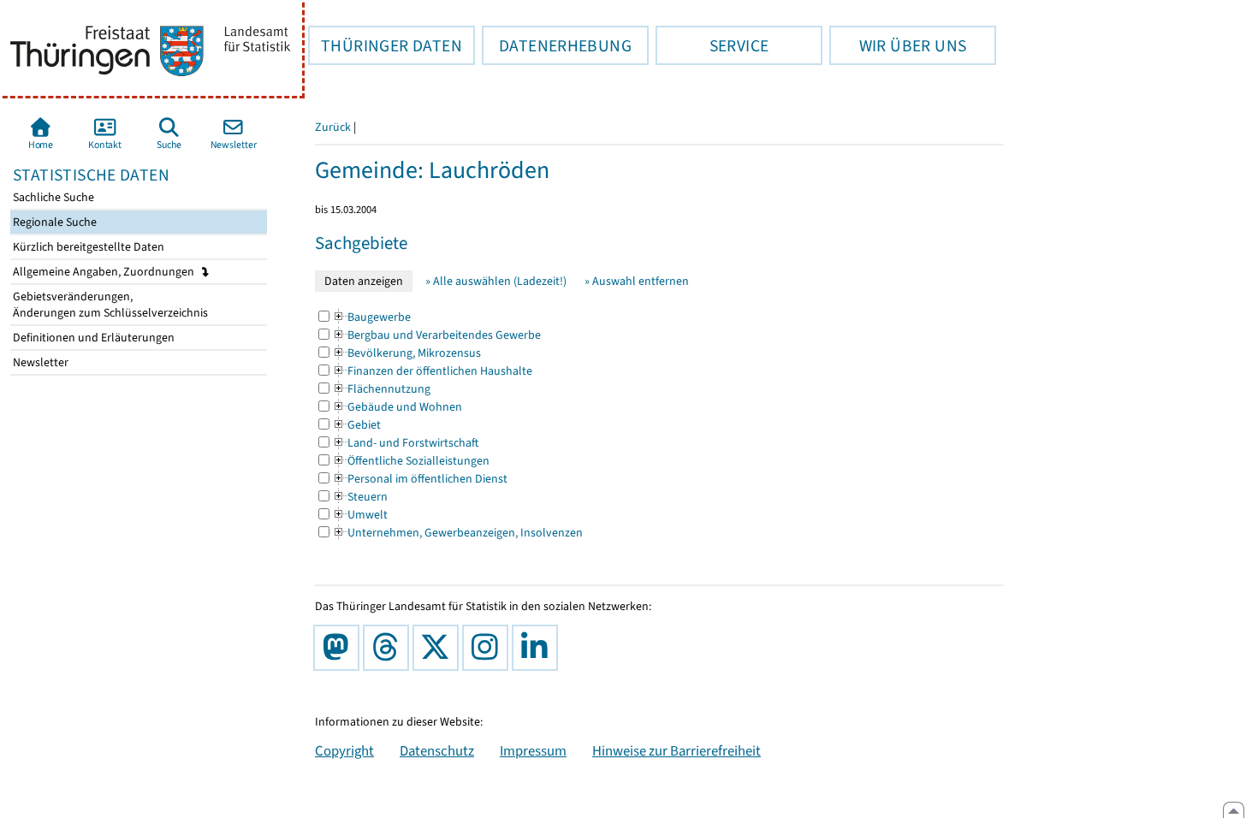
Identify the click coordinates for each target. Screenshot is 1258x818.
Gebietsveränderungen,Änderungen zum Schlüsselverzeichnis (109, 304)
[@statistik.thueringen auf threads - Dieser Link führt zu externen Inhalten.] (389, 647)
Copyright (344, 750)
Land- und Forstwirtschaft (405, 443)
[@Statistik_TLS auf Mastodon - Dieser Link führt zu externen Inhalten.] (340, 647)
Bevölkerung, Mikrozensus (406, 353)
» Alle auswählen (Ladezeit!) (496, 281)
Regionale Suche (53, 222)
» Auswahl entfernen (636, 281)
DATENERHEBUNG (557, 45)
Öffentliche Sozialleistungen (411, 461)
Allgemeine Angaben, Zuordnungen (104, 272)
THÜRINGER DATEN (385, 45)
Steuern (360, 497)
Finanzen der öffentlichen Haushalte (432, 371)
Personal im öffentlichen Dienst (419, 479)
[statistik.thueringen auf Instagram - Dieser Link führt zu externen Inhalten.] (488, 647)
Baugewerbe (371, 317)
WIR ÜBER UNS (897, 45)
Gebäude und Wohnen (397, 407)
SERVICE (712, 45)
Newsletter (39, 362)
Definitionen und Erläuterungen (92, 337)
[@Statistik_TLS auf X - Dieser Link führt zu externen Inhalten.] (439, 647)
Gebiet (356, 425)
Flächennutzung (381, 389)
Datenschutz (437, 750)
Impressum (533, 750)
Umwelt (360, 515)
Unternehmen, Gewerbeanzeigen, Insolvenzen (457, 533)
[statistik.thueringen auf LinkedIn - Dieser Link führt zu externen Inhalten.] (538, 647)
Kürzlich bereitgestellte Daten (87, 247)
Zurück (333, 127)
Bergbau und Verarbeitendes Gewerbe (436, 335)
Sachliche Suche (52, 197)
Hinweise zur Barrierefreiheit (676, 750)
